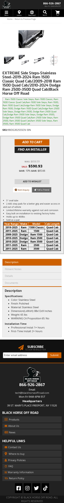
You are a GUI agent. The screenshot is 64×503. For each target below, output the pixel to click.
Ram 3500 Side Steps (41, 120)
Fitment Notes (13, 269)
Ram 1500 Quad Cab (13, 105)
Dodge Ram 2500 (23, 111)
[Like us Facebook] (18, 488)
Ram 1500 (53, 102)
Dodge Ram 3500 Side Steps (21, 114)
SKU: (5, 130)
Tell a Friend (43, 189)
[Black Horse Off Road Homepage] (16, 4)
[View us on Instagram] (27, 488)
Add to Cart (32, 142)
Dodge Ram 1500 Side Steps (37, 105)
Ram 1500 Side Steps (36, 102)
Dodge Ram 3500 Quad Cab (16, 117)
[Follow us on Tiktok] (45, 488)
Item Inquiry (23, 189)
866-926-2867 (32, 385)
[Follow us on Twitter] (36, 488)
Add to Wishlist (32, 181)
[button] (44, 13)
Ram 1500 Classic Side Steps (19, 99)
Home (10, 19)
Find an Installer (32, 150)
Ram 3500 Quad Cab (19, 124)
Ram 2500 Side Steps (41, 117)
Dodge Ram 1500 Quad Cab (27, 108)
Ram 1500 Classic (44, 99)
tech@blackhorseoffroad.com (32, 393)
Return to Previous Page (25, 19)
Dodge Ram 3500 (45, 114)
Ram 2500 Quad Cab (19, 120)
